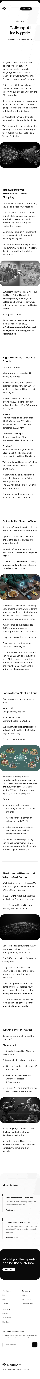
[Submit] (34, 1344)
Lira (3, 1295)
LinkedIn (5, 1313)
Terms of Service (27, 1303)
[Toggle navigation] (36, 8)
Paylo (4, 1299)
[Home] (4, 8)
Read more (10, 1210)
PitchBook (6, 1322)
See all (5, 1303)
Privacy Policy (26, 1299)
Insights (24, 1295)
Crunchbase (6, 1318)
